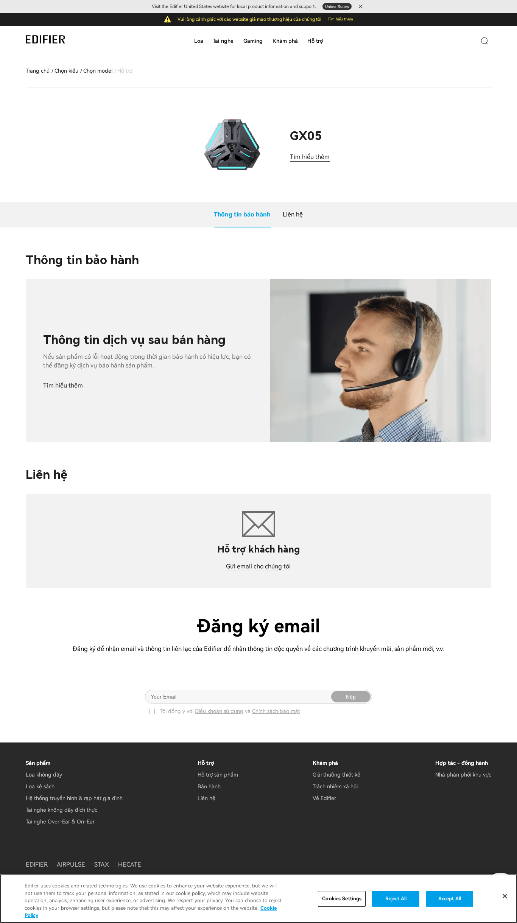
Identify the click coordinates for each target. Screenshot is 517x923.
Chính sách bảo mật (276, 711)
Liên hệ (206, 798)
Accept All (449, 898)
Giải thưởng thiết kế (336, 775)
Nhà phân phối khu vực (463, 775)
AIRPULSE (71, 864)
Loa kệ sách (40, 786)
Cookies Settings (341, 898)
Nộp (351, 697)
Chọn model (97, 71)
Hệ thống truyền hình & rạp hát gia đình (74, 798)
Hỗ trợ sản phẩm (218, 775)
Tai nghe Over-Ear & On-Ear (60, 822)
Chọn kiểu (66, 71)
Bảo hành (209, 786)
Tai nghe (223, 41)
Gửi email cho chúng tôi (258, 566)
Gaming (253, 41)
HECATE (129, 864)
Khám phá (285, 41)
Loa (198, 41)
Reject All (395, 898)
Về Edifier (324, 798)
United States (337, 7)
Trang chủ (38, 71)
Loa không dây (44, 775)
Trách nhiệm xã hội (335, 786)
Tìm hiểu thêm (340, 19)
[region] (258, 899)
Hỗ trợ (315, 41)
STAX (101, 864)
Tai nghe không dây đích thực (61, 810)
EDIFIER (37, 864)
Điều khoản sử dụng (219, 711)
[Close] (505, 896)
